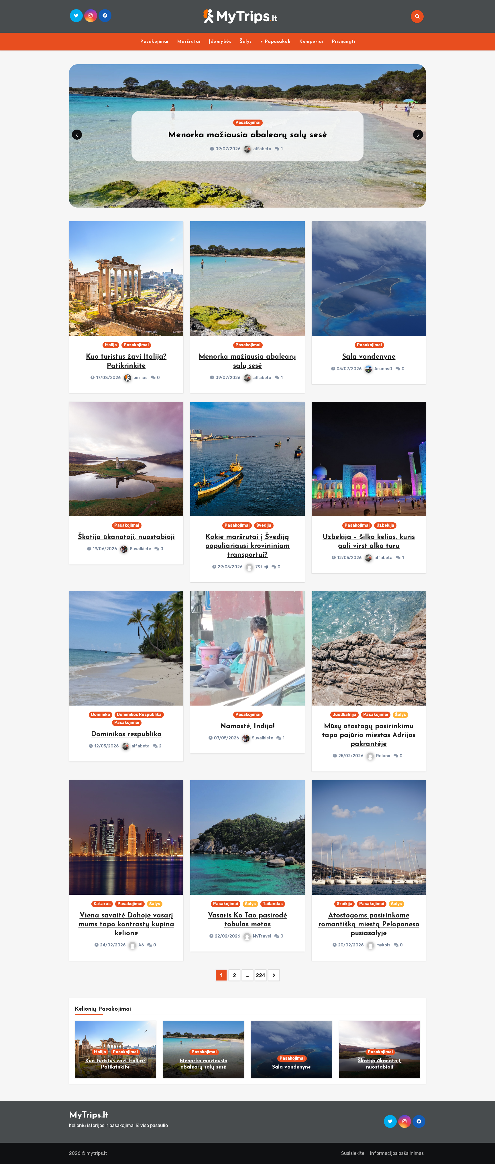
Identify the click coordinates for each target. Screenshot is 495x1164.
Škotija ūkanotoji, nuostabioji (126, 537)
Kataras (102, 903)
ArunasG (383, 368)
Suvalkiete (140, 548)
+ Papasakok (275, 41)
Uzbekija (385, 525)
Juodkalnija (344, 714)
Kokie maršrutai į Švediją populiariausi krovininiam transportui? (247, 546)
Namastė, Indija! (247, 726)
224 (261, 975)
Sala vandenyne (368, 357)
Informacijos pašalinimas (397, 1153)
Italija (111, 345)
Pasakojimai (154, 41)
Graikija (344, 903)
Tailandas (273, 903)
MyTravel (262, 936)
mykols (383, 945)
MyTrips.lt (88, 1115)
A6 (141, 945)
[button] (418, 135)
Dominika (100, 714)
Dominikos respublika (126, 734)
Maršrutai (189, 41)
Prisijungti (343, 41)
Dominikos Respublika (139, 714)
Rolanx (383, 755)
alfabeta (262, 149)
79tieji (261, 567)
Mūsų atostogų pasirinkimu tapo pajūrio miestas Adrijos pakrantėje (368, 735)
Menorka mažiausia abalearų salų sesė (247, 135)
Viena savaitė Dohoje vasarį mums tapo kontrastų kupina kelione (126, 924)
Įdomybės (220, 41)
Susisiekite (352, 1153)
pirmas (140, 377)
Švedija (263, 525)
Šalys (246, 41)
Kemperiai (311, 41)
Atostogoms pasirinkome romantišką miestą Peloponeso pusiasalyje (368, 924)
